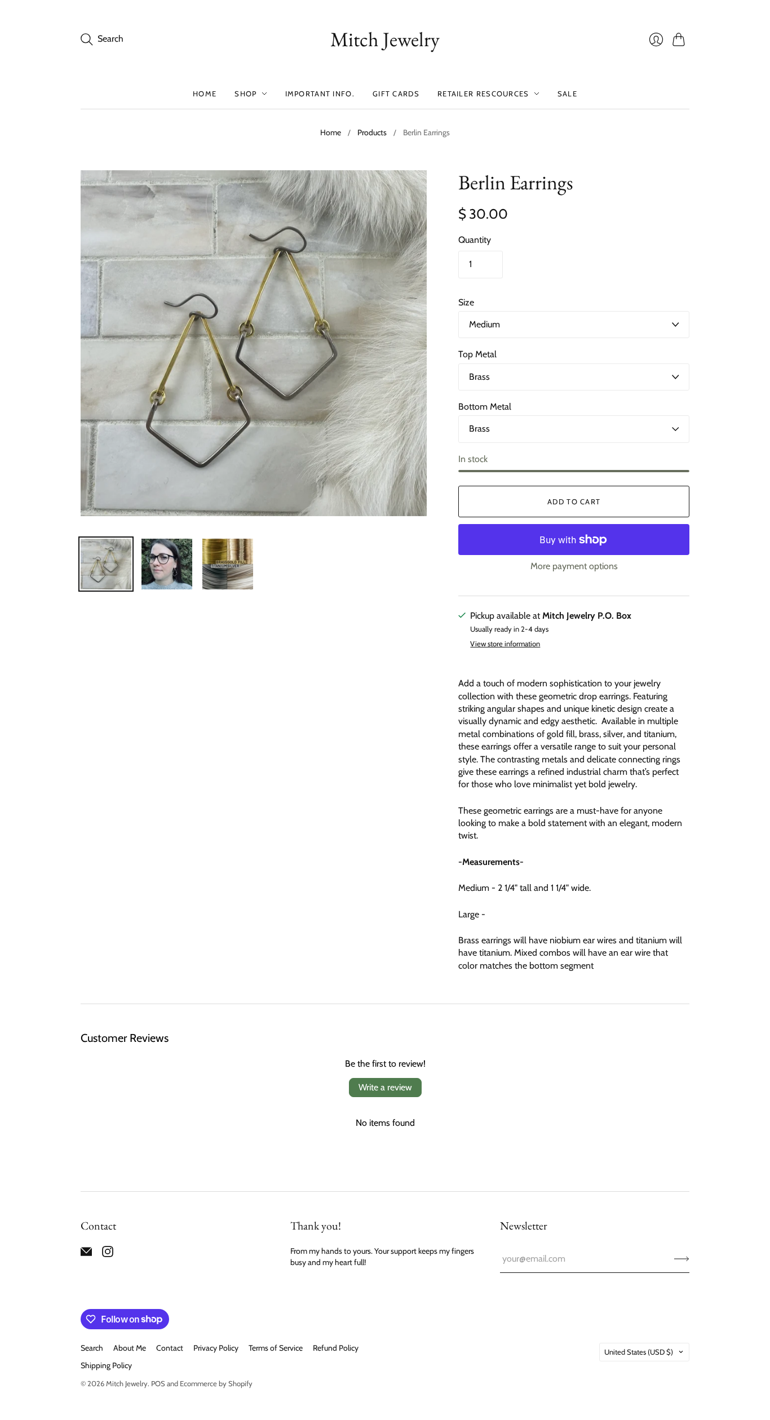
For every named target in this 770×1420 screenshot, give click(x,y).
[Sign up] (681, 1259)
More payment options (574, 566)
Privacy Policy (215, 1348)
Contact (169, 1348)
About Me (129, 1348)
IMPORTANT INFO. (320, 93)
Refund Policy (336, 1348)
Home (330, 132)
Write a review (385, 1087)
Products (372, 132)
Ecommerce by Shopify (216, 1383)
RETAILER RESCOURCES (483, 93)
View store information (505, 644)
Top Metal (477, 354)
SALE (567, 93)
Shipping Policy (106, 1365)
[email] (86, 1254)
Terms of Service (276, 1348)
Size (466, 302)
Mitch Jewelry (385, 39)
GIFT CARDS (396, 93)
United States (638, 1351)
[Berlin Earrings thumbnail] (106, 564)
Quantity (474, 239)
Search (92, 1348)
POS (158, 1383)
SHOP (245, 93)
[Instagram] (107, 1254)
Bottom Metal (484, 406)
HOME (204, 93)
